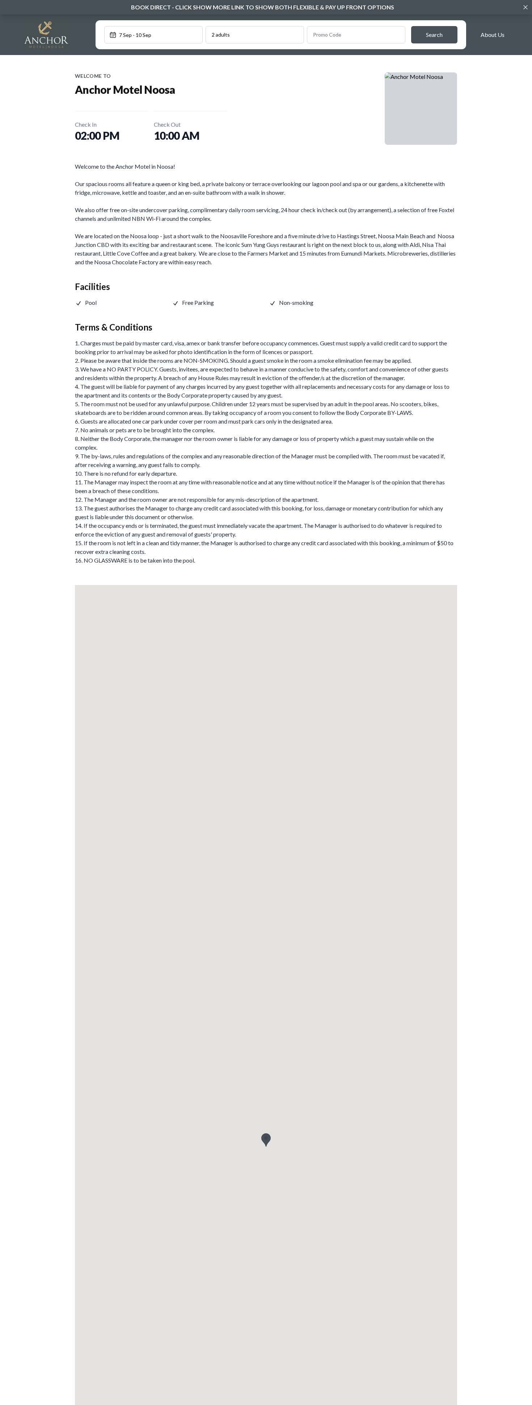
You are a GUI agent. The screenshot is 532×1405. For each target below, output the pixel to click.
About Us (492, 34)
